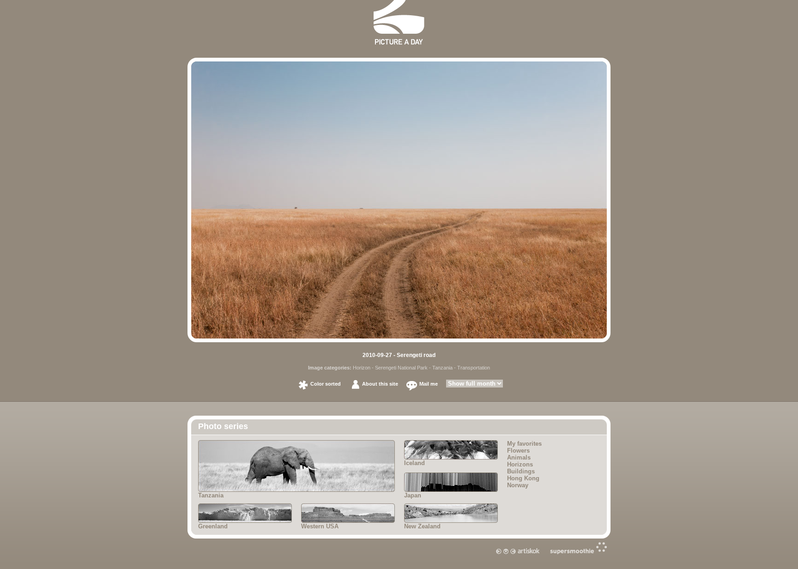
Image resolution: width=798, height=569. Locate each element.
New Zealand (422, 526)
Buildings (521, 471)
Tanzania (442, 367)
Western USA (320, 526)
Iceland (414, 463)
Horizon (361, 367)
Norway (517, 485)
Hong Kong (523, 478)
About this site (380, 384)
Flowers (518, 450)
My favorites (524, 443)
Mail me (428, 384)
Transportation (473, 367)
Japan (412, 495)
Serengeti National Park (401, 367)
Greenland (213, 526)
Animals (519, 457)
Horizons (520, 464)
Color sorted (325, 384)
